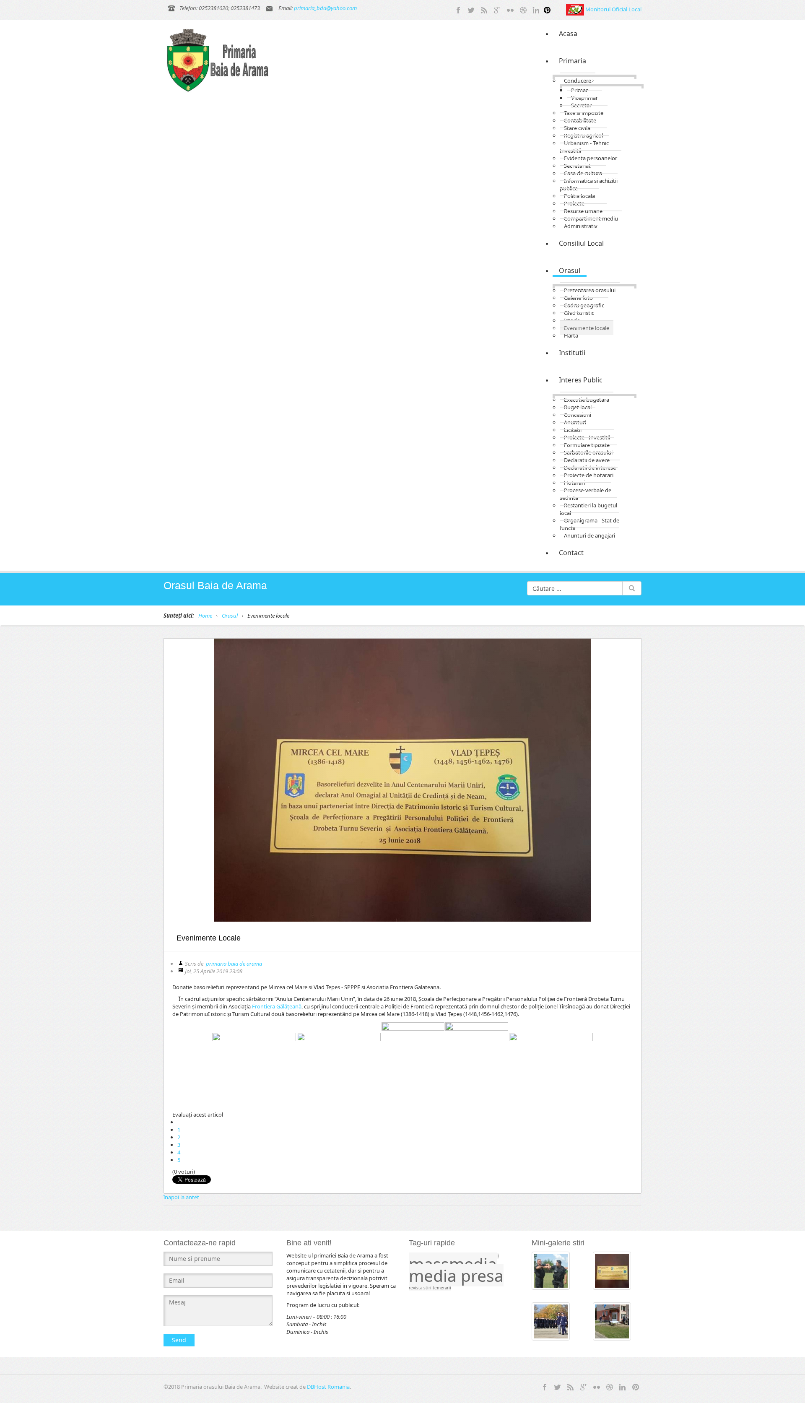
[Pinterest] (547, 9)
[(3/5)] (413, 1064)
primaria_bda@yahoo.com (325, 8)
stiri (428, 1288)
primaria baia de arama (234, 963)
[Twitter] (471, 9)
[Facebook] (458, 9)
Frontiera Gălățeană (276, 1006)
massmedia (453, 1263)
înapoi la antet (181, 1197)
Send (179, 1340)
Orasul (230, 615)
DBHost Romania (328, 1386)
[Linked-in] (536, 9)
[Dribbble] (523, 9)
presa (482, 1275)
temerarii (442, 1288)
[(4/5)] (476, 1064)
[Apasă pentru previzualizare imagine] (402, 780)
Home (205, 615)
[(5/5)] (551, 1064)
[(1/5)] (254, 1064)
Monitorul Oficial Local (613, 9)
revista (416, 1288)
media (435, 1275)
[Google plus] (497, 9)
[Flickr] (510, 9)
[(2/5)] (339, 1064)
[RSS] (484, 9)
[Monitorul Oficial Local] (575, 9)
